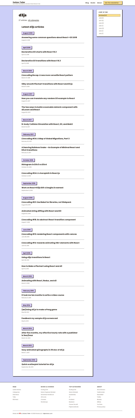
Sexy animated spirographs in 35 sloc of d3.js (43, 350)
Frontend (71, 399)
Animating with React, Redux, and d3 (39, 280)
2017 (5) (101, 20)
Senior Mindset (73, 392)
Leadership (72, 394)
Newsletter (100, 394)
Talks (14, 397)
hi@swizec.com (47, 413)
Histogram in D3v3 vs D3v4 (34, 164)
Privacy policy (101, 407)
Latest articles (17, 389)
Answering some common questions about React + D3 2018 (49, 37)
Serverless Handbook (47, 394)
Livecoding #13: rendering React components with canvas (49, 234)
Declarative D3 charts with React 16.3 (39, 52)
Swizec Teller (26, 2)
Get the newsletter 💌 (113, 3)
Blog (87, 3)
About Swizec (101, 389)
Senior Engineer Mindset (48, 392)
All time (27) (103, 15)
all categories (33, 20)
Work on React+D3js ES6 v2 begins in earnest (42, 187)
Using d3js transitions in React (36, 257)
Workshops (44, 402)
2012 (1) (101, 33)
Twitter (99, 397)
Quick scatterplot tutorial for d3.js (38, 364)
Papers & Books (73, 407)
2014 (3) (101, 28)
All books (43, 397)
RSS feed (15, 399)
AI (69, 397)
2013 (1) (101, 31)
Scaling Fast (44, 389)
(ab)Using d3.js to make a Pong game (39, 309)
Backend (71, 402)
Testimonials (101, 392)
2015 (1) (101, 26)
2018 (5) (101, 18)
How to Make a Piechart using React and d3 (42, 266)
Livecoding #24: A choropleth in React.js (41, 173)
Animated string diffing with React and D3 (41, 211)
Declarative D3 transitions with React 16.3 (41, 60)
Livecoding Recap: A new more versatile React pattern (47, 75)
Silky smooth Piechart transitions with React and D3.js (47, 84)
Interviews (16, 394)
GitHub (99, 402)
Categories (16, 392)
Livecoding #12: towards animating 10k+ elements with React (50, 243)
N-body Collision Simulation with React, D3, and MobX (47, 124)
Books (93, 3)
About (99, 3)
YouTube (99, 404)
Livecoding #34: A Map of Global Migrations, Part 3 (46, 138)
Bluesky (99, 399)
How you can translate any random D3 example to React (48, 98)
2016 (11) (101, 23)
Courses (43, 399)
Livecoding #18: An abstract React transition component (49, 219)
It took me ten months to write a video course (43, 295)
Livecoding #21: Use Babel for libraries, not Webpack (46, 202)
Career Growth (73, 404)
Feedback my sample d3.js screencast (40, 318)
